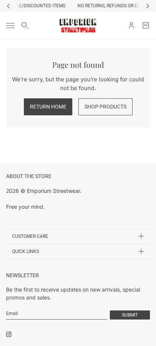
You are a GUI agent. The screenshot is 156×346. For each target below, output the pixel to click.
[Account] (131, 25)
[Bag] (146, 25)
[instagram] (9, 334)
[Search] (24, 25)
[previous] (8, 6)
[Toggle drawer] (10, 25)
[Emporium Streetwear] (78, 25)
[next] (147, 6)
